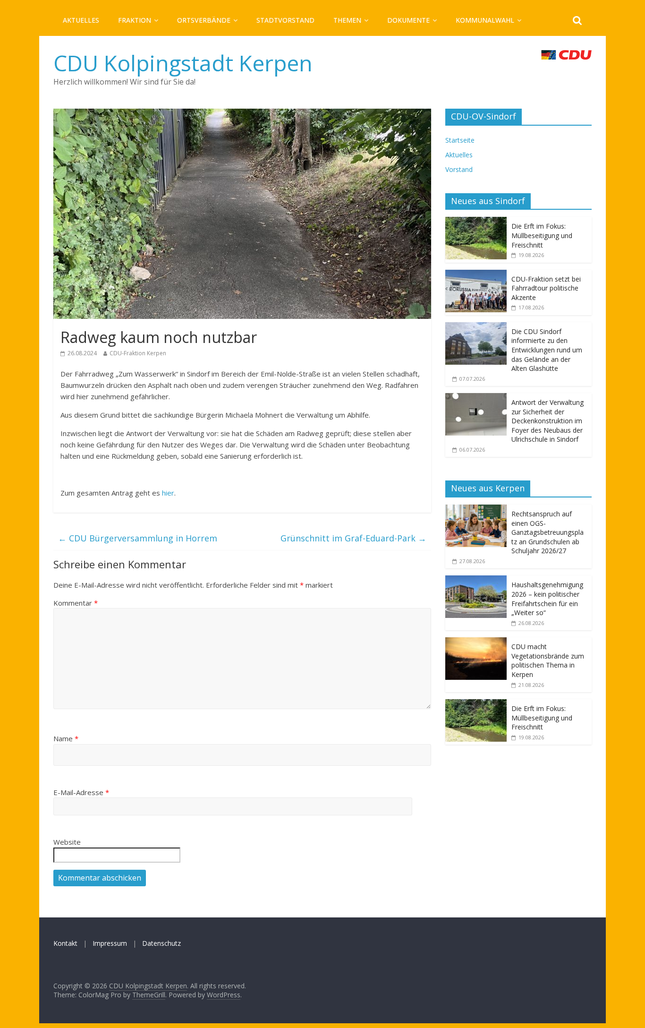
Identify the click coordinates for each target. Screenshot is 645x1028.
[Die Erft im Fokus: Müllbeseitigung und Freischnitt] (476, 221)
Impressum (110, 943)
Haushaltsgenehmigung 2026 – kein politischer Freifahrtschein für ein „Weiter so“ (547, 598)
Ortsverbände (203, 20)
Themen (347, 20)
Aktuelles (81, 20)
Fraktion (134, 20)
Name (65, 738)
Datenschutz (161, 943)
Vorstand (459, 169)
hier (168, 492)
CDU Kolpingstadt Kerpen (183, 62)
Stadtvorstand (285, 20)
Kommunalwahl (485, 20)
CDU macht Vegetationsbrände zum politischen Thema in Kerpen (547, 660)
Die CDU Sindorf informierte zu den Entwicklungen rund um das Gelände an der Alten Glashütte (546, 350)
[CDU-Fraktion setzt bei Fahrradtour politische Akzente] (476, 274)
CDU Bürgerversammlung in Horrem (137, 538)
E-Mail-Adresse (81, 792)
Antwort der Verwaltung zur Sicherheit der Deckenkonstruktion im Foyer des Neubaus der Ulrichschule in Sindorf (547, 421)
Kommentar (75, 603)
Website (67, 842)
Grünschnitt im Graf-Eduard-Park (353, 538)
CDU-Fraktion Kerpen (138, 353)
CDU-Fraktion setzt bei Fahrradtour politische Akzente (546, 288)
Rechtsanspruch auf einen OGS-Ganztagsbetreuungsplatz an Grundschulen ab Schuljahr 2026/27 (547, 532)
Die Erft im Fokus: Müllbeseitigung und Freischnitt (541, 235)
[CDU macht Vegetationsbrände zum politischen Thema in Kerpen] (476, 642)
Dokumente (408, 20)
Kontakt (65, 943)
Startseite (460, 140)
